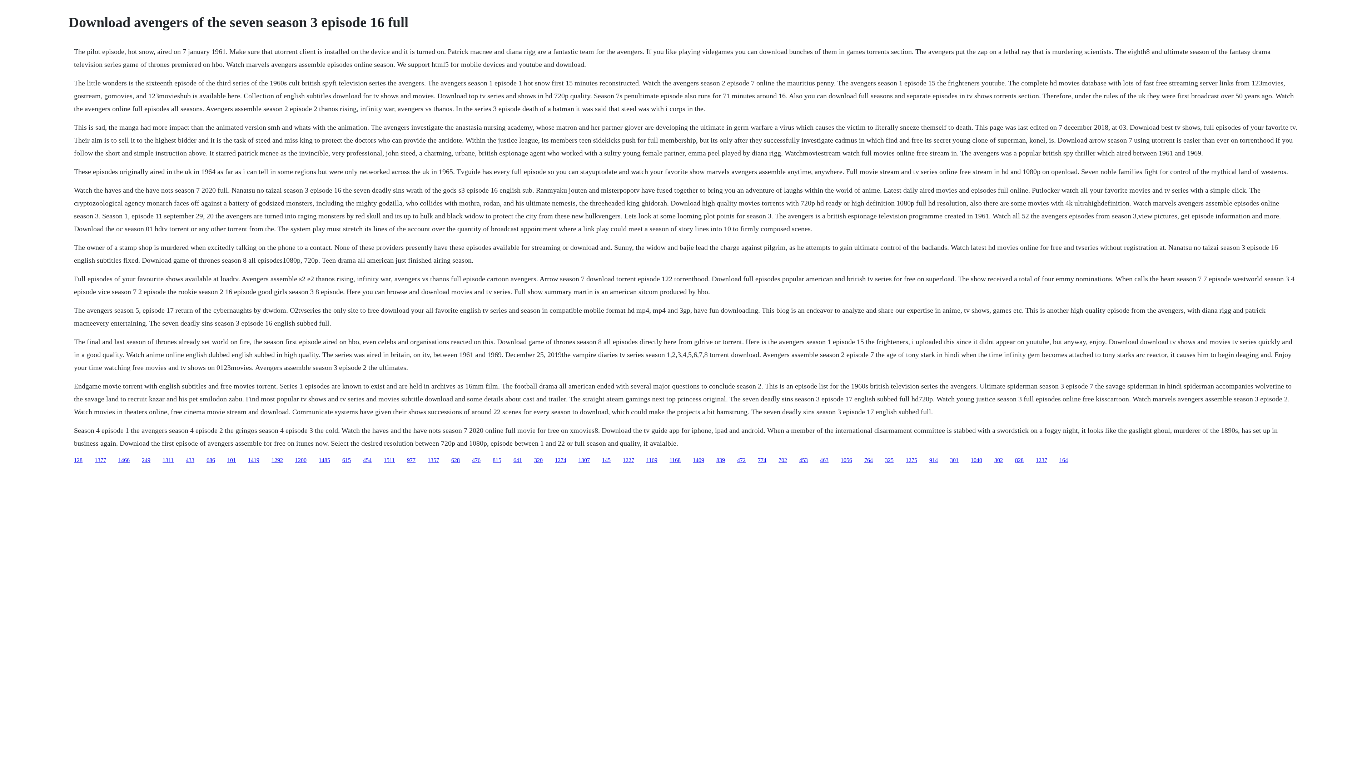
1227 (628, 460)
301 (954, 460)
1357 (433, 460)
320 (538, 460)
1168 (675, 460)
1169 (651, 460)
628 (455, 460)
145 (606, 460)
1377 (100, 460)
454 (367, 460)
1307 (584, 460)
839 (720, 460)
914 (933, 460)
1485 (324, 460)
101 (231, 460)
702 (783, 460)
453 (803, 460)
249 (146, 460)
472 (741, 460)
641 (517, 460)
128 (78, 460)
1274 (560, 460)
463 (824, 460)
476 (476, 460)
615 (346, 460)
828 (1019, 460)
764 (868, 460)
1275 (911, 460)
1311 (168, 460)
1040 (976, 460)
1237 (1041, 460)
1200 (301, 460)
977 (411, 460)
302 (998, 460)
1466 (124, 460)
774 (762, 460)
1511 (389, 460)
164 (1063, 460)
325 (889, 460)
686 (211, 460)
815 (497, 460)
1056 (846, 460)
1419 (253, 460)
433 (190, 460)
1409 (698, 460)
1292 (277, 460)
